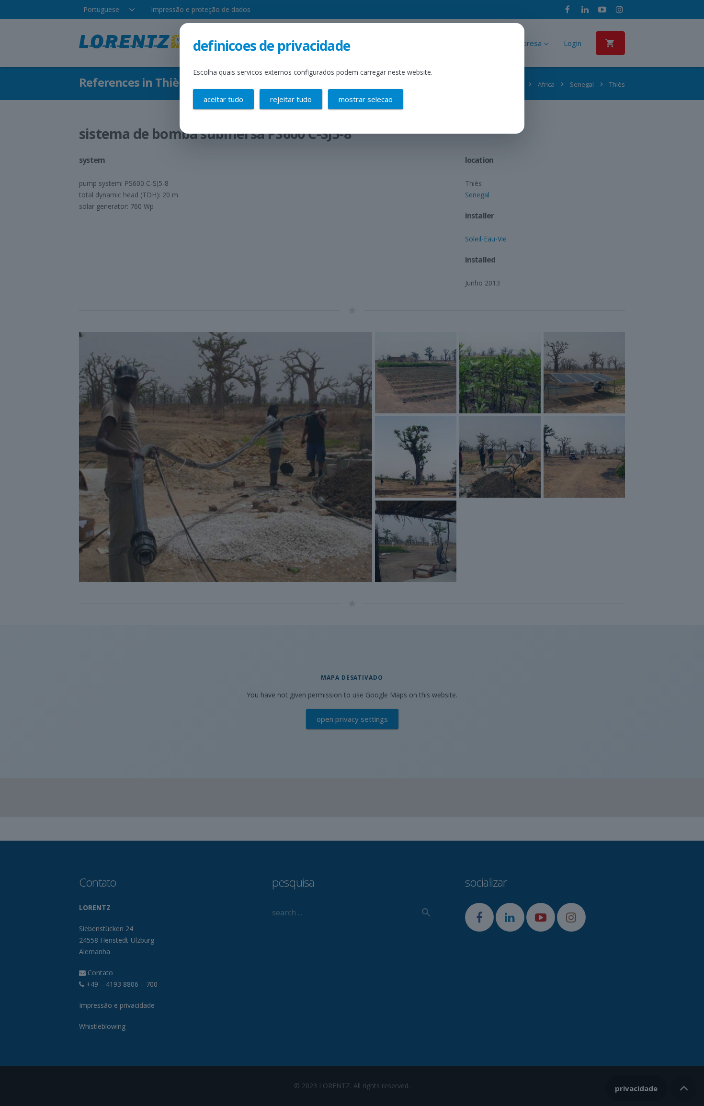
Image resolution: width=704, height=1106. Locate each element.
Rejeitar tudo (291, 99)
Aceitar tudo (223, 99)
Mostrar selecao (366, 99)
